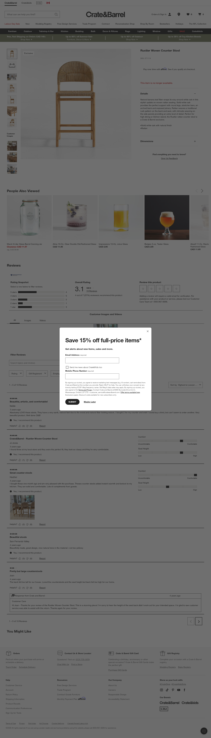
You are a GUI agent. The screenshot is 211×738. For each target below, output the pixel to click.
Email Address (75, 355)
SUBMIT (72, 402)
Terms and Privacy (85, 390)
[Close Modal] (148, 331)
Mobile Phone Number (79, 371)
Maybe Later (90, 402)
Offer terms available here (130, 392)
